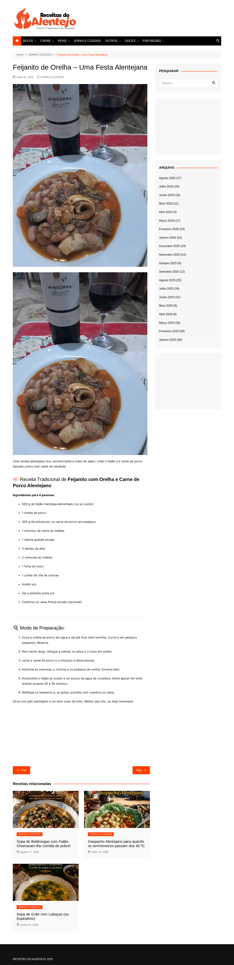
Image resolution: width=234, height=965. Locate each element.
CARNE (45, 40)
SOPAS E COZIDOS (87, 40)
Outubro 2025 (168, 263)
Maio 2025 (166, 305)
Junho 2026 (166, 195)
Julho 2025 (166, 288)
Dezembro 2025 (169, 246)
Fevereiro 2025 (169, 331)
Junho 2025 (166, 297)
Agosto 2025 (167, 280)
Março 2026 (166, 220)
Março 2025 (166, 322)
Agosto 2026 (167, 178)
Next (139, 770)
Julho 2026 (166, 186)
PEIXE (62, 40)
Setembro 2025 (169, 271)
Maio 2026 (166, 203)
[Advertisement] (154, 17)
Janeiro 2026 (167, 237)
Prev (24, 770)
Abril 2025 (165, 314)
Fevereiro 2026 (169, 229)
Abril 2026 (165, 212)
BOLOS (28, 40)
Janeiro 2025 (167, 339)
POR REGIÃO (152, 40)
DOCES (130, 40)
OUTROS (111, 40)
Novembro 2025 (169, 254)
